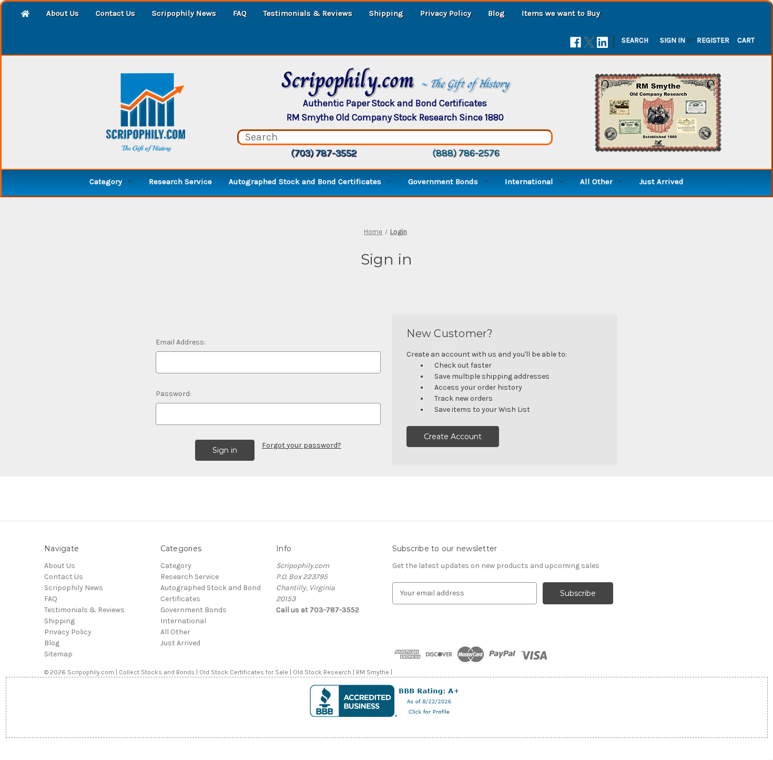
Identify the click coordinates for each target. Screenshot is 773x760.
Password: (173, 393)
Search (635, 40)
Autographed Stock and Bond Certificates (305, 181)
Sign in (672, 40)
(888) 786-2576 (466, 153)
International (529, 181)
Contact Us (115, 13)
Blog (496, 13)
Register (713, 40)
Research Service (180, 181)
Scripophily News (184, 13)
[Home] (25, 14)
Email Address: (181, 342)
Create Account (453, 436)
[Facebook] (575, 42)
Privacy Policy (445, 13)
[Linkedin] (602, 42)
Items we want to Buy (561, 13)
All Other (596, 181)
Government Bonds (443, 181)
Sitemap (58, 654)
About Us (62, 13)
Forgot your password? (301, 445)
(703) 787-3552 (324, 153)
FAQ (240, 13)
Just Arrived (661, 181)
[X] (589, 42)
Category (105, 181)
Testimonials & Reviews (307, 13)
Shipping (386, 13)
